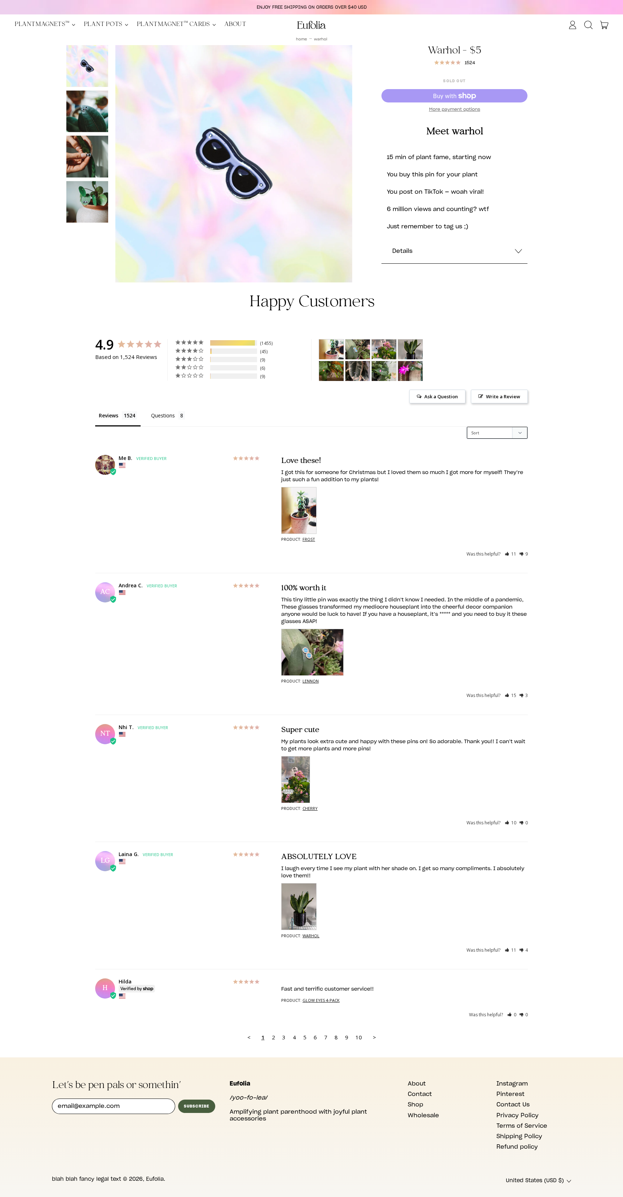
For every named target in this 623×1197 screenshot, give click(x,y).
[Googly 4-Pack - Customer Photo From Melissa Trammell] (331, 371)
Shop (415, 1105)
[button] (588, 25)
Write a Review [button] (503, 396)
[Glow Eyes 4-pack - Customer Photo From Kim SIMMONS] (384, 371)
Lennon (310, 681)
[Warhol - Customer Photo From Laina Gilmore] (410, 349)
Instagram (512, 1084)
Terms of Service (521, 1126)
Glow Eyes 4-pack (321, 1000)
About (235, 24)
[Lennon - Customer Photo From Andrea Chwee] (357, 349)
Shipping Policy (519, 1136)
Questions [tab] (163, 415)
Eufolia (155, 1179)
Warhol (320, 39)
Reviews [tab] (108, 415)
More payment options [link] (454, 109)
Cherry (310, 808)
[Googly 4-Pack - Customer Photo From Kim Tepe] (357, 371)
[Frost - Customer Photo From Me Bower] (331, 349)
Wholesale (423, 1115)
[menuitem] (87, 66)
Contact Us (513, 1105)
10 (358, 1037)
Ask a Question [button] (441, 396)
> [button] (374, 1037)
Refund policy (517, 1147)
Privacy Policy (517, 1115)
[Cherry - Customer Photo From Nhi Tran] (384, 349)
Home (301, 39)
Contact (420, 1094)
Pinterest (510, 1094)
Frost (308, 539)
